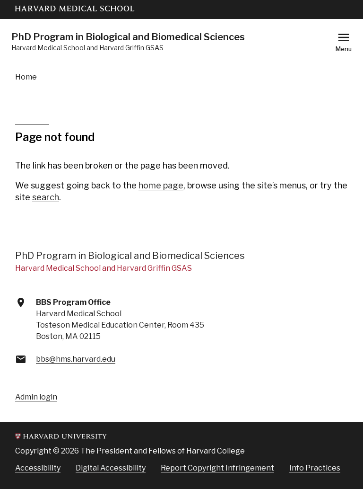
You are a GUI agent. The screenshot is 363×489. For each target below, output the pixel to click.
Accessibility (37, 467)
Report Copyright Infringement (217, 467)
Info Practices (314, 467)
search (45, 197)
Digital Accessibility (111, 467)
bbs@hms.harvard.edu (75, 359)
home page (160, 185)
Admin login (36, 396)
